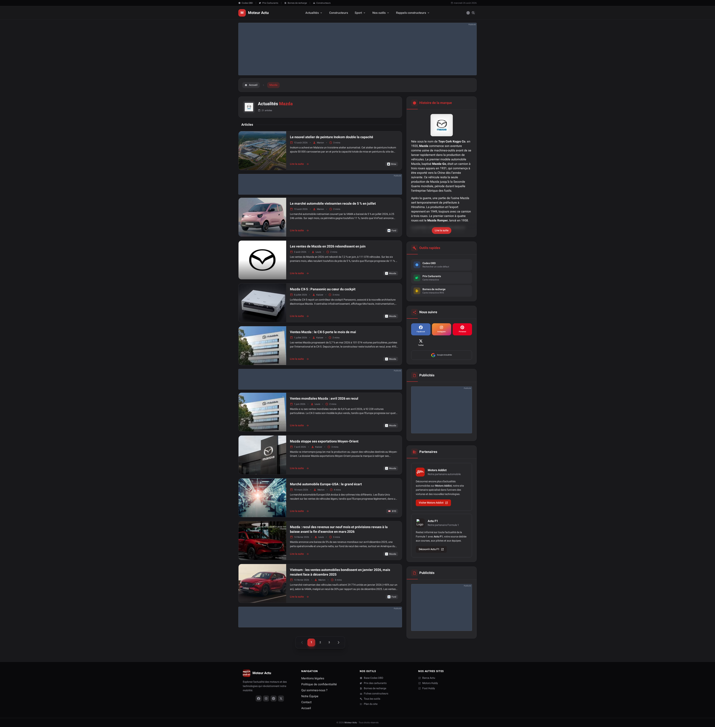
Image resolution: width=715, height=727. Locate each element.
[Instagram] (266, 698)
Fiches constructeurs (376, 694)
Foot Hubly (428, 688)
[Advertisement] (350, 49)
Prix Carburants (270, 2)
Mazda (392, 273)
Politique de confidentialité (319, 684)
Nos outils (379, 13)
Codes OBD (247, 2)
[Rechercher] (473, 13)
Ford (394, 230)
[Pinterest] (274, 698)
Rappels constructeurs (411, 13)
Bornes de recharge (297, 2)
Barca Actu (428, 678)
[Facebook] (259, 698)
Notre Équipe (309, 696)
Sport (358, 13)
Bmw (393, 164)
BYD (394, 511)
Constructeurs (323, 2)
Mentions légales (312, 678)
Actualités (312, 13)
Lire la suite (299, 164)
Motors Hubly (430, 683)
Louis (318, 251)
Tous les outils (372, 699)
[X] (281, 698)
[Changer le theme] (468, 13)
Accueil (306, 708)
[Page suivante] (338, 642)
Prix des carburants (375, 683)
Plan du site (370, 704)
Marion (320, 142)
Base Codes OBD (373, 678)
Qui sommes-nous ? (314, 690)
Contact (306, 702)
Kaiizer (319, 294)
